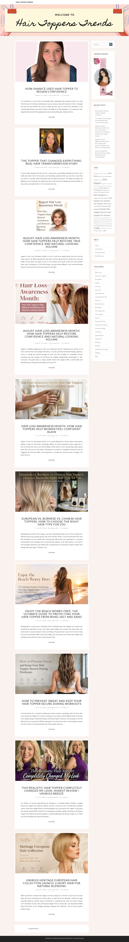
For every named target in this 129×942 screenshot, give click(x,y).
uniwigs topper (98, 230)
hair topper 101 (104, 183)
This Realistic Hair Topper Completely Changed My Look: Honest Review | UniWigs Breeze (52, 790)
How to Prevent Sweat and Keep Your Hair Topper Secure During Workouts (52, 702)
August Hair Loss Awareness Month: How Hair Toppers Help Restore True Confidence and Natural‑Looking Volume (52, 242)
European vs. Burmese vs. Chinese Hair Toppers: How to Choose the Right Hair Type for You (52, 521)
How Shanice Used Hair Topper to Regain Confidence (51, 90)
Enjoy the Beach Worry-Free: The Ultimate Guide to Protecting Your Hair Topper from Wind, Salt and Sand (52, 613)
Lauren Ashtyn (99, 335)
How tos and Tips (100, 321)
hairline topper (105, 173)
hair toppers (99, 194)
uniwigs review (109, 228)
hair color (98, 290)
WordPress (68, 938)
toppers (110, 226)
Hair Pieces (98, 307)
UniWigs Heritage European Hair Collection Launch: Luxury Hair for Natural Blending (51, 883)
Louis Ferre (98, 339)
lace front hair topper (104, 219)
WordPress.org (99, 256)
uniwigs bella (102, 228)
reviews (100, 224)
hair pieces (108, 176)
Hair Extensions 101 (101, 297)
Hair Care (98, 286)
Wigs (96, 356)
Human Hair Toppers (101, 325)
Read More (52, 117)
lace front (98, 219)
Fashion (97, 283)
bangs (95, 173)
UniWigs (97, 228)
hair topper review (103, 192)
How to (97, 318)
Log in (97, 245)
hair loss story (101, 176)
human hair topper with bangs (100, 217)
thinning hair (101, 226)
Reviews (97, 346)
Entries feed (98, 249)
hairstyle (96, 180)
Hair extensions (99, 293)
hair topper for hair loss (101, 186)
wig (102, 230)
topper (106, 226)
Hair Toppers (99, 314)
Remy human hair (101, 221)
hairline (100, 173)
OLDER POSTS (33, 929)
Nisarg (81, 938)
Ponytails (98, 342)
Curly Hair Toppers (100, 276)
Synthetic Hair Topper (101, 349)
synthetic (104, 224)
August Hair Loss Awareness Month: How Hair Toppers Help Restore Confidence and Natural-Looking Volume (51, 335)
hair (97, 173)
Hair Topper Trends (24, 2)
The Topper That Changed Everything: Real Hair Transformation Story (51, 162)
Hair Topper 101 (100, 311)
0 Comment (66, 95)
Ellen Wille (98, 279)
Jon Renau (98, 332)
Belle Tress (98, 272)
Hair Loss (98, 300)
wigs (104, 231)
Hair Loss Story (99, 304)
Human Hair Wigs (100, 328)
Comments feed (100, 252)
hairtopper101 (54, 95)
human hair (98, 206)
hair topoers (100, 180)
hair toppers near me (102, 203)
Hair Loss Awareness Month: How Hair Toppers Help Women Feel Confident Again (51, 428)
